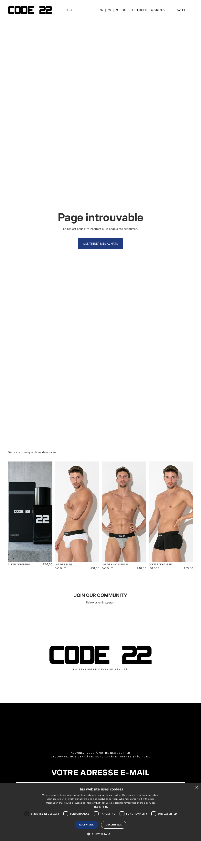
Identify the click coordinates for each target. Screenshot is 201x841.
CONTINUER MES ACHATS (100, 243)
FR (117, 10)
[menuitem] (69, 10)
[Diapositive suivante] (48, 511)
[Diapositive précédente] (12, 511)
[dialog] (100, 812)
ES (109, 10)
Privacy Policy (100, 806)
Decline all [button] (114, 824)
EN (101, 10)
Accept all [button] (86, 824)
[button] (100, 834)
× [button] (196, 787)
